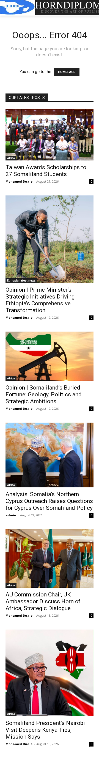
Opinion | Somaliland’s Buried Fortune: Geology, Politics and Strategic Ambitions (44, 394)
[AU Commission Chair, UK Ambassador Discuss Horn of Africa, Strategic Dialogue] (50, 558)
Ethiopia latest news (21, 280)
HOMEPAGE (66, 72)
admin (11, 515)
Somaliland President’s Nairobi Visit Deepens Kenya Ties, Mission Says (45, 730)
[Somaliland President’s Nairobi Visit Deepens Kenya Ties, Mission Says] (50, 673)
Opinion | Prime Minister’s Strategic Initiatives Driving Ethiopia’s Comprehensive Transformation (40, 300)
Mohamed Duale (19, 181)
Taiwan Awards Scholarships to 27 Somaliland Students (46, 170)
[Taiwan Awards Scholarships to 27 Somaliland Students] (50, 134)
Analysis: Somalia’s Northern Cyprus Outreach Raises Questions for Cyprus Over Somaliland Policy (49, 501)
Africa (11, 158)
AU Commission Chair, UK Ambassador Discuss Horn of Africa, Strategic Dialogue (43, 601)
